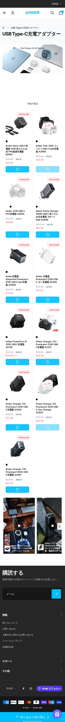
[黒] (7, 141)
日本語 (55, 3)
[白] (41, 141)
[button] (4, 12)
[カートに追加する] (17, 169)
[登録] (56, 594)
